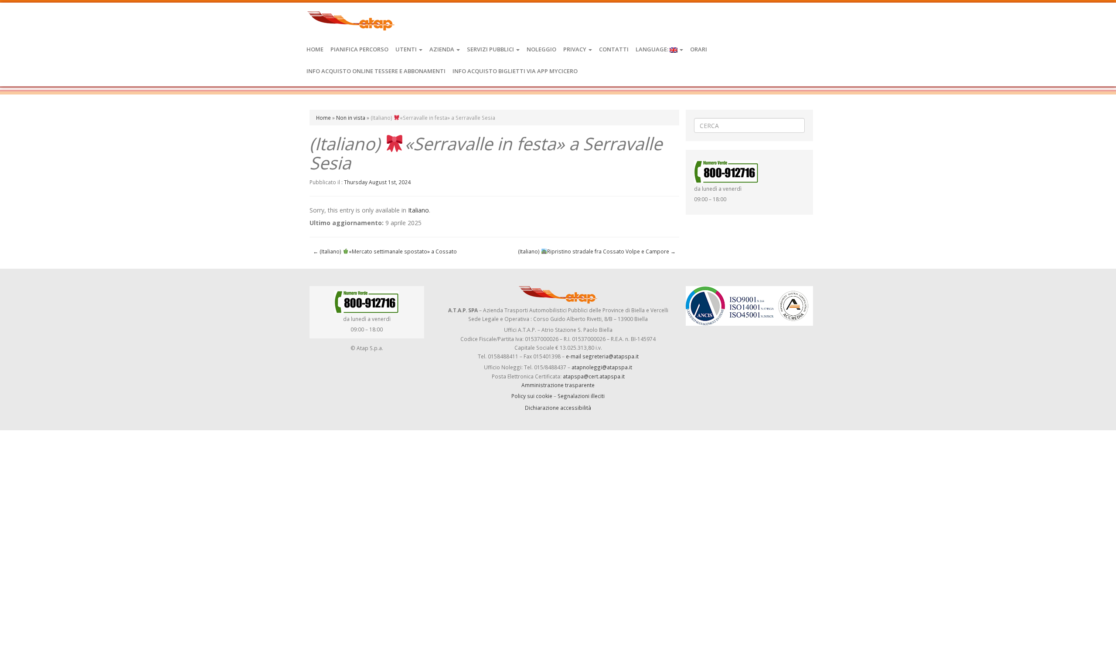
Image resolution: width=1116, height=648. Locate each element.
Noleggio (541, 49)
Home (314, 49)
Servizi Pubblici (491, 49)
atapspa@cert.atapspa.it (594, 376)
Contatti (614, 49)
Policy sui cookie (531, 395)
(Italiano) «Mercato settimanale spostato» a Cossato (385, 251)
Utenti (406, 49)
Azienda (442, 49)
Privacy (575, 49)
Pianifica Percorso (359, 49)
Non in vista (350, 117)
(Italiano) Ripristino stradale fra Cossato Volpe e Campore (597, 251)
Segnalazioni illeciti (581, 395)
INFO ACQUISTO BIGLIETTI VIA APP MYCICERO (515, 71)
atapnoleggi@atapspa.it (602, 367)
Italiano (418, 210)
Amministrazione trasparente (558, 384)
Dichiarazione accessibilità (558, 407)
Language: (653, 49)
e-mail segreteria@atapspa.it (602, 356)
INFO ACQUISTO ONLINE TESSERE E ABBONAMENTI (376, 71)
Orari (698, 49)
